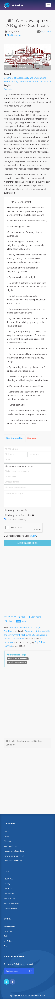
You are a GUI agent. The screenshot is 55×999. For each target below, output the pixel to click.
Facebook (8, 931)
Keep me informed (15, 519)
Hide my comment (15, 510)
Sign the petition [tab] (14, 438)
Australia (8, 89)
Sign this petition (27, 542)
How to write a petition (14, 856)
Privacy (7, 884)
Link (9, 621)
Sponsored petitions (13, 861)
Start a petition (10, 846)
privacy (33, 536)
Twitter (7, 936)
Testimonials (9, 926)
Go (30, 971)
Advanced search (11, 908)
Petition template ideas (14, 851)
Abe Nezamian (14, 35)
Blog (6, 946)
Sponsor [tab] (31, 438)
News (6, 836)
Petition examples (11, 903)
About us (8, 889)
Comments (35, 617)
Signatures (46, 31)
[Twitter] (6, 982)
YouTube (8, 941)
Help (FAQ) (8, 879)
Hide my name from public (19, 515)
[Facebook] (12, 982)
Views (21, 621)
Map (22, 617)
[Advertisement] (27, 578)
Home (6, 831)
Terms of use (9, 898)
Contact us (9, 894)
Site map (8, 841)
